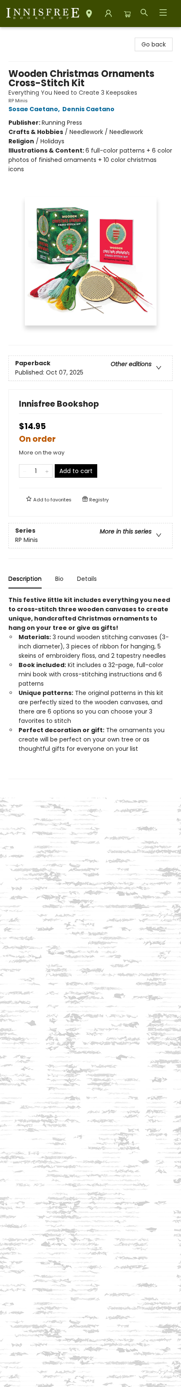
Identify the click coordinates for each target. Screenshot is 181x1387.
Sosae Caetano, (34, 109)
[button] (89, 15)
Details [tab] (87, 578)
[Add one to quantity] (47, 471)
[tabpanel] (90, 687)
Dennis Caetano (88, 109)
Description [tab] (25, 578)
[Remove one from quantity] (24, 471)
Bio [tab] (59, 578)
